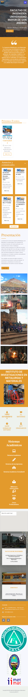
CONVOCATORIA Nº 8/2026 (7, 202)
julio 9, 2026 (7, 182)
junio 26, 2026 (21, 177)
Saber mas (7, 154)
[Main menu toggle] (25, 2)
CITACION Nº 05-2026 (20, 173)
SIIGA (14, 495)
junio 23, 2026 (7, 205)
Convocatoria (7, 141)
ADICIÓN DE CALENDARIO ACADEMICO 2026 (20, 203)
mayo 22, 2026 (8, 145)
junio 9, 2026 (20, 208)
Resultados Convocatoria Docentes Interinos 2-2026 (6, 176)
